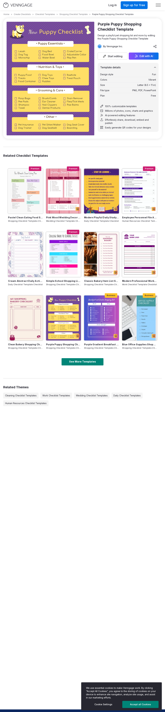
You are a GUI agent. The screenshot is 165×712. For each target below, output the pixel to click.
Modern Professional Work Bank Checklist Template (139, 281)
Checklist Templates (45, 14)
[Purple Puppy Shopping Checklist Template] (63, 317)
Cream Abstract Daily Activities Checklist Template (25, 281)
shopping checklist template (73, 14)
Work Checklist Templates (56, 395)
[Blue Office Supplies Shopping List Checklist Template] (139, 317)
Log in (112, 5)
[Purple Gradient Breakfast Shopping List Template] (101, 317)
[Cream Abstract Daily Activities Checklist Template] (25, 254)
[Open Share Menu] (155, 46)
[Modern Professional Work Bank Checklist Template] (139, 254)
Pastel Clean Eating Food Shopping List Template (25, 217)
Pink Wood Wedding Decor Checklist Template (63, 217)
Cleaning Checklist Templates (21, 395)
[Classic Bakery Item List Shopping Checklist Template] (101, 254)
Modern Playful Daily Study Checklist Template (101, 217)
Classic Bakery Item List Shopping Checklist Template (101, 281)
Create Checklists (22, 14)
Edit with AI (146, 56)
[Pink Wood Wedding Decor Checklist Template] (63, 191)
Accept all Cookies (140, 704)
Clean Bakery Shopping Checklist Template (25, 344)
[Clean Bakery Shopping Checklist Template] (25, 317)
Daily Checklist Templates (127, 395)
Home (6, 14)
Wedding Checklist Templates (92, 395)
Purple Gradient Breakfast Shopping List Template (101, 344)
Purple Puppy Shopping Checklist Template (63, 344)
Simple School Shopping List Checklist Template (63, 281)
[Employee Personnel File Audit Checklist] (139, 191)
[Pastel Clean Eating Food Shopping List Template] (25, 191)
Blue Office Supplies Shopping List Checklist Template (139, 344)
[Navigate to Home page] (17, 5)
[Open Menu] (158, 5)
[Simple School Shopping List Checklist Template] (63, 254)
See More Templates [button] (82, 361)
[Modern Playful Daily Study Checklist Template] (101, 191)
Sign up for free (134, 5)
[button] (112, 56)
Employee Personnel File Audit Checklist (139, 217)
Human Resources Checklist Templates (26, 403)
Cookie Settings (103, 704)
